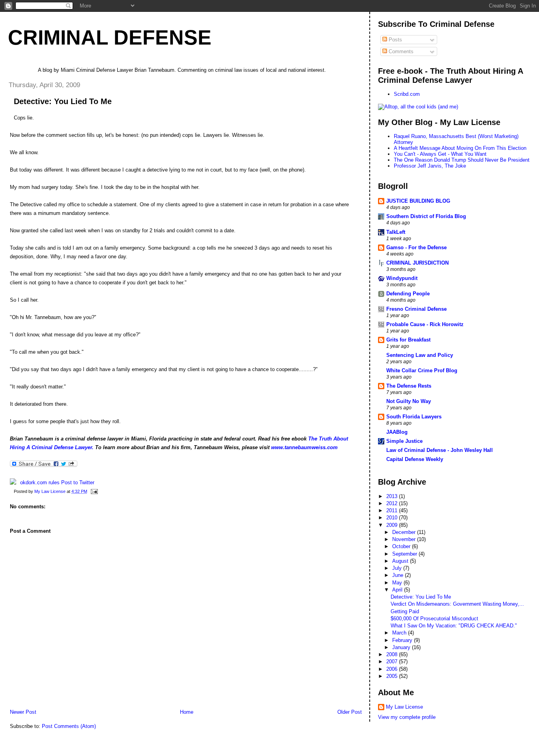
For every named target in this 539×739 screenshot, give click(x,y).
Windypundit (401, 278)
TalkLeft (395, 232)
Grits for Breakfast (408, 340)
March (400, 633)
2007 (392, 661)
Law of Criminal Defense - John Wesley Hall (439, 450)
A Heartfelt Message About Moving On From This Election (460, 148)
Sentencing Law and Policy (419, 355)
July (397, 568)
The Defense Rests (408, 386)
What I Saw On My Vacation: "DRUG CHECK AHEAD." (454, 626)
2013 (392, 496)
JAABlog (397, 432)
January (402, 647)
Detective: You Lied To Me (421, 597)
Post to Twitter (77, 482)
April (398, 590)
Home (186, 712)
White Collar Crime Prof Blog (421, 370)
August (401, 561)
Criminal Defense (109, 37)
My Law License (404, 707)
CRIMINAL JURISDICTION (417, 263)
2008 (392, 654)
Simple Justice (404, 441)
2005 (392, 676)
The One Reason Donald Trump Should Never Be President (462, 160)
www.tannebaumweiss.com (304, 447)
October (402, 546)
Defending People (408, 294)
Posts (394, 40)
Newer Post (23, 712)
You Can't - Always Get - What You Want (440, 154)
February (403, 640)
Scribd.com (407, 94)
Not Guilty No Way (408, 401)
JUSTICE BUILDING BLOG (418, 201)
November (404, 539)
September (405, 554)
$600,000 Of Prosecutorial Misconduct (434, 618)
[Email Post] (93, 491)
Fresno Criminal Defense (416, 309)
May (398, 583)
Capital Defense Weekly (414, 459)
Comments (400, 51)
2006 (392, 669)
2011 (392, 510)
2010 (392, 518)
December (404, 532)
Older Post (349, 712)
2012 (392, 503)
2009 (392, 525)
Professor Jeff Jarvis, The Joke (430, 166)
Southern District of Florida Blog (426, 216)
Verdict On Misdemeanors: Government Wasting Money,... (457, 604)
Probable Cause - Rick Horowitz (425, 324)
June (398, 575)
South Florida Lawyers (414, 417)
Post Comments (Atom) (69, 726)
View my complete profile (407, 717)
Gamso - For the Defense (416, 247)
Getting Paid (405, 611)
